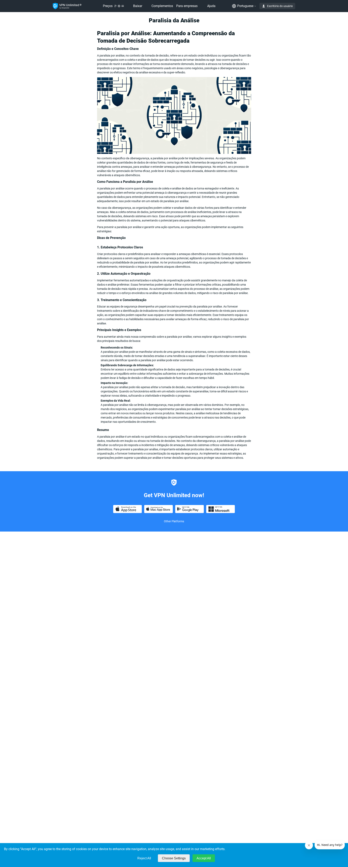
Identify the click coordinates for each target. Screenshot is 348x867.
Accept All (204, 858)
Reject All (144, 858)
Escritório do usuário (280, 6)
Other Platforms (174, 521)
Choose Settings (174, 858)
